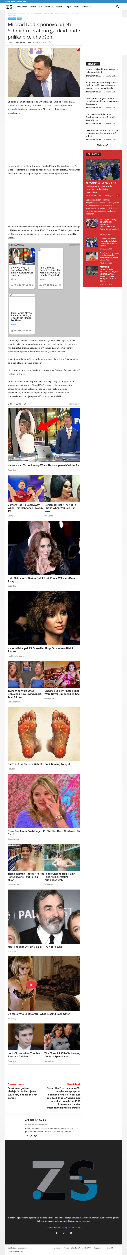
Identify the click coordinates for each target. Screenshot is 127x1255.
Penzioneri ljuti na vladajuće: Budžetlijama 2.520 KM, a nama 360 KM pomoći (22, 1093)
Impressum (98, 1248)
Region (59, 7)
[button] (117, 6)
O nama (57, 1248)
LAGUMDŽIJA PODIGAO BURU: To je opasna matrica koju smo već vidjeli (102, 133)
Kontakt (86, 7)
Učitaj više (102, 145)
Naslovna (22, 7)
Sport (76, 7)
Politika (49, 7)
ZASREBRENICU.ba (22, 42)
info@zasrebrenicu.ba (71, 1227)
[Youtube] (35, 1136)
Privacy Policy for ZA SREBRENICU (77, 1248)
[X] (31, 1136)
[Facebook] (27, 1136)
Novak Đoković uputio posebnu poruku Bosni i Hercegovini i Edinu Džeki (109, 256)
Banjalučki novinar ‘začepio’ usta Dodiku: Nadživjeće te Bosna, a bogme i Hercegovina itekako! (101, 85)
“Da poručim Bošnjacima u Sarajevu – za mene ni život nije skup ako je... (101, 117)
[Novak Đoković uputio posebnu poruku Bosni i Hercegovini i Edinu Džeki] (92, 256)
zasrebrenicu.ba (16, 1251)
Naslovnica (12, 13)
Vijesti (33, 7)
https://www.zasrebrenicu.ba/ (36, 1124)
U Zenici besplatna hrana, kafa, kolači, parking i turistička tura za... (108, 242)
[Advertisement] (44, 140)
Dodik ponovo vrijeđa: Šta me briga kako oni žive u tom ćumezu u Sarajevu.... (102, 101)
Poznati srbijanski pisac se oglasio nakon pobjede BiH (102, 70)
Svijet (68, 7)
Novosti (22, 13)
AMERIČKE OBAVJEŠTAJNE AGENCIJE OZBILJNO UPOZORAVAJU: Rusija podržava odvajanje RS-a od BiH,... (109, 274)
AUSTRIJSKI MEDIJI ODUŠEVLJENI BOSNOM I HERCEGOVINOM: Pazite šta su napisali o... (109, 225)
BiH (40, 7)
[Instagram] (63, 1233)
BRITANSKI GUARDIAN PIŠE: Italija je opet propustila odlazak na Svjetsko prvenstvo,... (101, 188)
